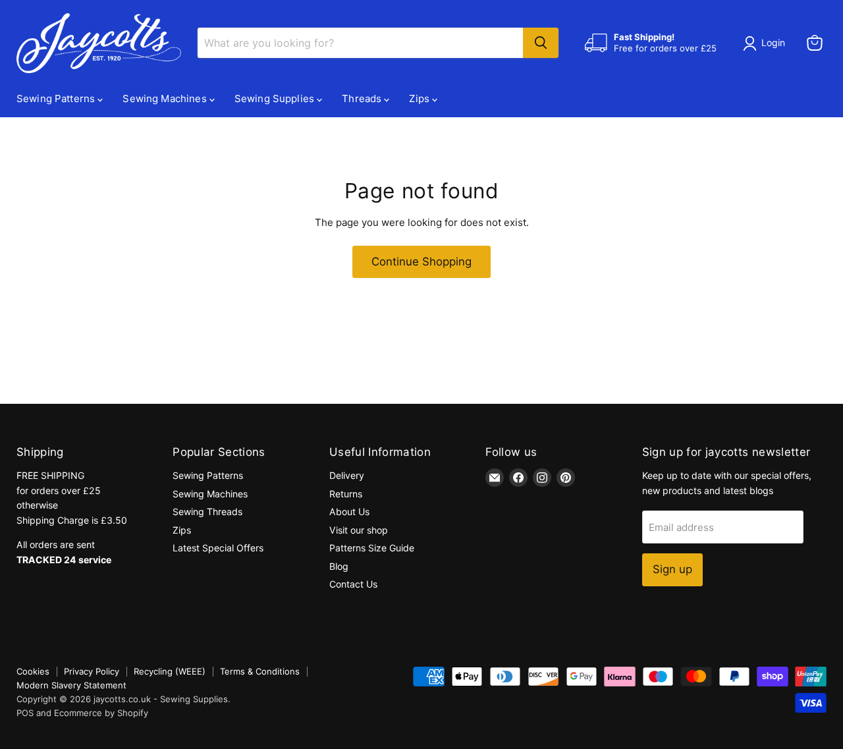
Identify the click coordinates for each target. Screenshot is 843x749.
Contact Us (353, 584)
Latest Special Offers (218, 547)
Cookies (32, 671)
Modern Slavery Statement (71, 685)
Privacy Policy (91, 671)
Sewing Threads (207, 511)
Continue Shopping (421, 261)
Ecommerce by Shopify (101, 712)
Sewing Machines (165, 98)
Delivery (346, 475)
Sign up (672, 569)
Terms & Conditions (260, 671)
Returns (345, 493)
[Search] (540, 43)
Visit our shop (358, 530)
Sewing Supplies (275, 98)
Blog (338, 566)
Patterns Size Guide (371, 547)
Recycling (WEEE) (169, 671)
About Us (349, 511)
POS (25, 712)
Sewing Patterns (56, 98)
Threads (363, 98)
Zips (420, 98)
